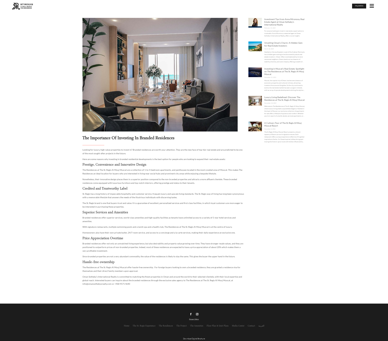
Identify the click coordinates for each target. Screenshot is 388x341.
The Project (181, 326)
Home (126, 326)
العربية (261, 326)
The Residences (166, 326)
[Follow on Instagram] (197, 314)
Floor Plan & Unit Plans (218, 326)
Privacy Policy (194, 319)
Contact (251, 326)
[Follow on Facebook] (190, 314)
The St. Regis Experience (144, 326)
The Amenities (196, 326)
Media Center (238, 326)
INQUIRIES (359, 6)
